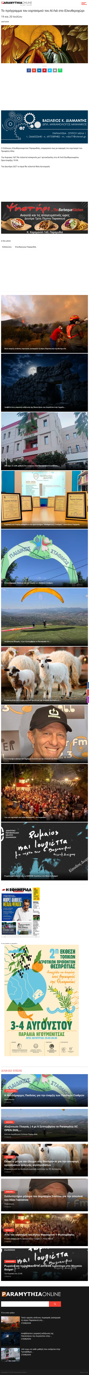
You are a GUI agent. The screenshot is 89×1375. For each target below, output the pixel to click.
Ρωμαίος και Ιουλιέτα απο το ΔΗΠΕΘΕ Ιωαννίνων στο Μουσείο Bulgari (31, 876)
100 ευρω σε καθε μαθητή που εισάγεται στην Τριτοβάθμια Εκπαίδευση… (31, 466)
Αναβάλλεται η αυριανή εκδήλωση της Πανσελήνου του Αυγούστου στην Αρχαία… (34, 407)
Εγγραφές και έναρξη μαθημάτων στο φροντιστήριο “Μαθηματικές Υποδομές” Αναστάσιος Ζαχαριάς (42, 524)
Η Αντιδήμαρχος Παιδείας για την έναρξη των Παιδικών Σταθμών (28, 583)
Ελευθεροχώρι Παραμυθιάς (25, 247)
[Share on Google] (34, 70)
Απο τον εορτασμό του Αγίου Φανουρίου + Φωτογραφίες (25, 817)
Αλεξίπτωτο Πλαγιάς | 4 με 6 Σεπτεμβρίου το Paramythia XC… (27, 641)
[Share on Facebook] (29, 70)
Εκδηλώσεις (7, 247)
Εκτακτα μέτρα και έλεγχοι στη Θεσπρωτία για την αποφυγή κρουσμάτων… (32, 700)
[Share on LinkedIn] (39, 70)
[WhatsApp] (60, 70)
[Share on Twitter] (50, 70)
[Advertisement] (44, 95)
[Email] (55, 70)
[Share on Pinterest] (44, 70)
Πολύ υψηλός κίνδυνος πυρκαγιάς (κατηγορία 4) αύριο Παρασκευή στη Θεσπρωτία (35, 349)
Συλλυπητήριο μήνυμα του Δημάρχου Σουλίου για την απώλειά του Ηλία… (31, 759)
